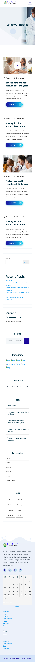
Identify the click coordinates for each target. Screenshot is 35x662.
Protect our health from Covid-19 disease (17, 182)
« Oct (17, 606)
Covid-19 (19, 499)
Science (10, 515)
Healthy (8, 462)
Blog (4, 614)
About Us (6, 611)
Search (8, 258)
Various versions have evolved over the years (17, 84)
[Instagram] (20, 570)
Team (5, 626)
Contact (5, 616)
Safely (20, 510)
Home (5, 621)
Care (9, 499)
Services (6, 623)
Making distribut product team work (15, 124)
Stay (19, 515)
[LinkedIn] (15, 570)
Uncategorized (10, 480)
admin (8, 78)
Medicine (8, 467)
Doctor (8, 458)
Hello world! (9, 280)
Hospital (10, 510)
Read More (12, 104)
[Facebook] (4, 570)
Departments (7, 619)
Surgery (8, 476)
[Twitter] (10, 570)
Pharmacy (9, 471)
